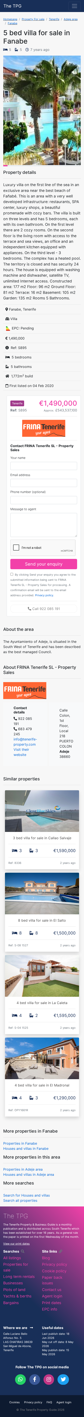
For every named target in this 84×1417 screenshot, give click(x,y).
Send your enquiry (43, 564)
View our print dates (16, 1243)
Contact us (51, 1289)
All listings (12, 1258)
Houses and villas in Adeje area (28, 1174)
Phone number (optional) (28, 492)
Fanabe (12, 23)
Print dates (51, 1302)
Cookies (14, 1402)
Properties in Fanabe (20, 1143)
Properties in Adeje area (23, 1169)
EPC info (49, 1309)
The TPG (12, 6)
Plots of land (14, 1289)
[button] (9, 110)
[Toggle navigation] (74, 6)
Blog (46, 1258)
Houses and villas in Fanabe (25, 1148)
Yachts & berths (17, 1296)
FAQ (49, 1402)
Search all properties (20, 1200)
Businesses (13, 1283)
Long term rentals (19, 1276)
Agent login (52, 1296)
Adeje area (71, 19)
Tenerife (54, 19)
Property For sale (33, 19)
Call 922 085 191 (45, 609)
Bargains (11, 1302)
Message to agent (23, 509)
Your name (17, 458)
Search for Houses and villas (26, 1195)
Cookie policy (54, 1271)
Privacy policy (54, 1264)
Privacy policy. (44, 595)
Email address (20, 475)
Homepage (10, 19)
